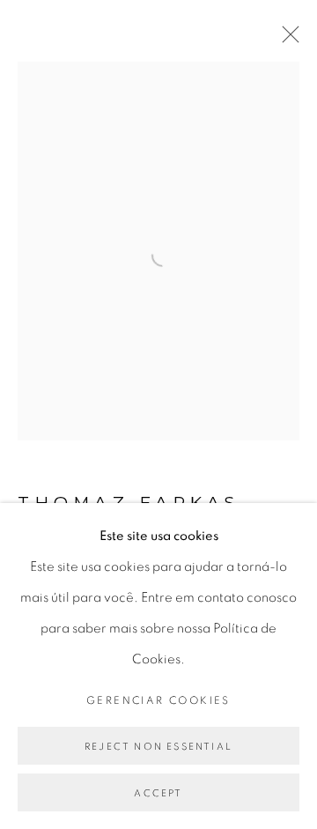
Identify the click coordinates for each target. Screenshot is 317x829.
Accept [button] (158, 793)
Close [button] (286, 39)
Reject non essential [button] (158, 746)
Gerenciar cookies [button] (158, 700)
